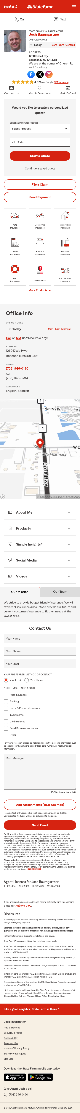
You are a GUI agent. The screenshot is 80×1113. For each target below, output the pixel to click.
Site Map (9, 1059)
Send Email (40, 825)
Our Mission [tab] (19, 591)
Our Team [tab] (60, 591)
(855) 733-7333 (34, 869)
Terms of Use (11, 1043)
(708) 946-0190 (17, 368)
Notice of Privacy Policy (17, 1048)
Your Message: (15, 758)
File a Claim (40, 184)
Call (8, 338)
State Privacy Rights (15, 1053)
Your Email (12, 663)
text (18, 338)
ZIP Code (17, 142)
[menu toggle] (74, 6)
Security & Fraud (13, 1033)
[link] (40, 6)
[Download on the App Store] (15, 1077)
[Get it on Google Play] (40, 1077)
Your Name (13, 638)
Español (9, 6)
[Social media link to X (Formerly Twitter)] (40, 74)
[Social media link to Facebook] (31, 74)
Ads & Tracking (12, 1027)
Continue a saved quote (40, 168)
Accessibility (10, 1038)
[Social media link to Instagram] (49, 74)
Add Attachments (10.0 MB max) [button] (40, 804)
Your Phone (13, 651)
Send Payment (40, 197)
